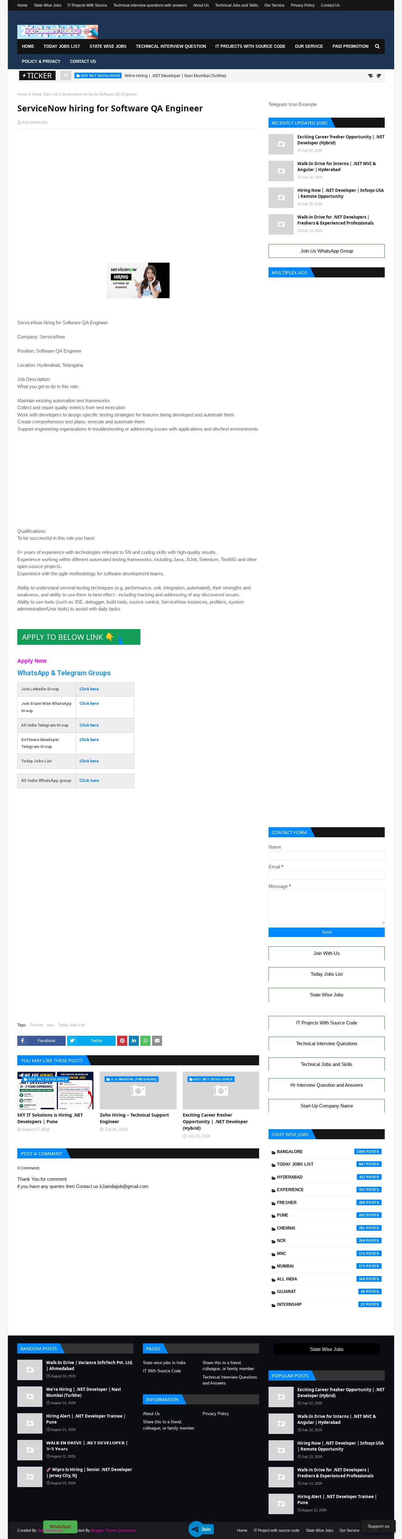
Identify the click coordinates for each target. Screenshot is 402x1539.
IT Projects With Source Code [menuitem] (250, 46)
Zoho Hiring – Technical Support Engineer (134, 1118)
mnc (50, 1025)
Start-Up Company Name (327, 1105)
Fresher (36, 1025)
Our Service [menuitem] (309, 46)
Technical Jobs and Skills (236, 5)
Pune (321, 1215)
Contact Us (330, 5)
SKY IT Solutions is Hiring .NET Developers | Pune (50, 1118)
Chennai (321, 1228)
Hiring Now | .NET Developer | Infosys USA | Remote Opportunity (340, 193)
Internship (321, 1304)
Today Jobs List (44, 94)
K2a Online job (34, 122)
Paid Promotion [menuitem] (350, 46)
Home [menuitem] (28, 46)
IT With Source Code (162, 1371)
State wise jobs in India (164, 1362)
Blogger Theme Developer (113, 1530)
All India (321, 1279)
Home (22, 5)
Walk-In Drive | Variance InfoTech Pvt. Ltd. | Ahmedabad (89, 1366)
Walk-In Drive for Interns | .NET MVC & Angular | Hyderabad (336, 167)
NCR (321, 1240)
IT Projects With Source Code (326, 1022)
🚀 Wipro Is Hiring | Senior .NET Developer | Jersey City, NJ (89, 1473)
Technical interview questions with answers (150, 5)
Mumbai (321, 1266)
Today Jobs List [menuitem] (62, 46)
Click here (89, 689)
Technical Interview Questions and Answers (230, 1380)
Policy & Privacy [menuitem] (41, 61)
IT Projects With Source (87, 5)
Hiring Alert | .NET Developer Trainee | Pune (86, 1419)
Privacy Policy (303, 5)
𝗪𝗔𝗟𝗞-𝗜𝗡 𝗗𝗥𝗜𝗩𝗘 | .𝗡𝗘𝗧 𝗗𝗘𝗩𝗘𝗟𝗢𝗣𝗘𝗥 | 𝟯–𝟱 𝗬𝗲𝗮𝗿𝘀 (87, 1446)
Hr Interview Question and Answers (327, 1085)
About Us (201, 5)
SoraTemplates (50, 1530)
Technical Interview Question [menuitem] (171, 46)
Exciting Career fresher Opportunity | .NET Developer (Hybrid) (215, 1121)
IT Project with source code (277, 1530)
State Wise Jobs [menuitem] (108, 46)
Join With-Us (326, 953)
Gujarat (321, 1291)
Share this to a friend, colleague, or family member (228, 1365)
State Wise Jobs (47, 5)
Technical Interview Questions (326, 1043)
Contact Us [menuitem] (83, 61)
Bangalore (321, 1151)
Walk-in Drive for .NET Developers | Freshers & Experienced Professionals (335, 220)
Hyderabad (321, 1177)
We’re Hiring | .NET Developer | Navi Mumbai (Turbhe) (175, 75)
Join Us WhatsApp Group (327, 251)
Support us (378, 1526)
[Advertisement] (138, 145)
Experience (321, 1189)
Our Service (274, 5)
